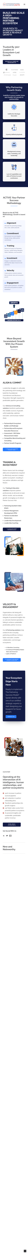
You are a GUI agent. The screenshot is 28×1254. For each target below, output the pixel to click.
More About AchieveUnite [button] (12, 824)
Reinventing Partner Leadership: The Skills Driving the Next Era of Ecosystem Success (13, 963)
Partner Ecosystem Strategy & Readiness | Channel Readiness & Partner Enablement (14, 1021)
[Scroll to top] (25, 1251)
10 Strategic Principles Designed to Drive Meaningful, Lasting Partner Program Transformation (14, 934)
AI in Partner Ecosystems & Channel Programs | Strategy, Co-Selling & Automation (13, 995)
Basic (7, 651)
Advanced (15, 651)
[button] (24, 4)
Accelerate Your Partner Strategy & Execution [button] (12, 660)
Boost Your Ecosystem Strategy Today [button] (12, 449)
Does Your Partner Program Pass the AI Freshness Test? (13, 906)
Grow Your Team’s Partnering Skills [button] (12, 529)
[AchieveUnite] (11, 4)
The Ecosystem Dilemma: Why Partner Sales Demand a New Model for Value (14, 879)
